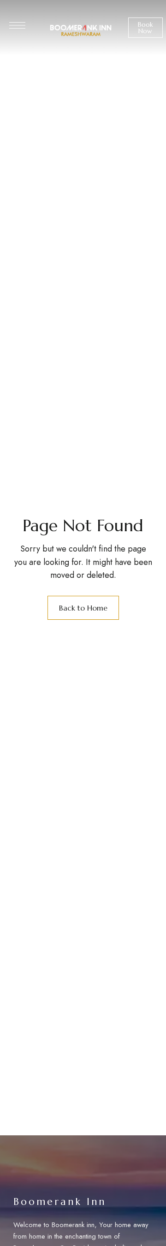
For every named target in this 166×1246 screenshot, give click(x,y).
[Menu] (17, 25)
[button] (145, 28)
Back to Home (83, 607)
